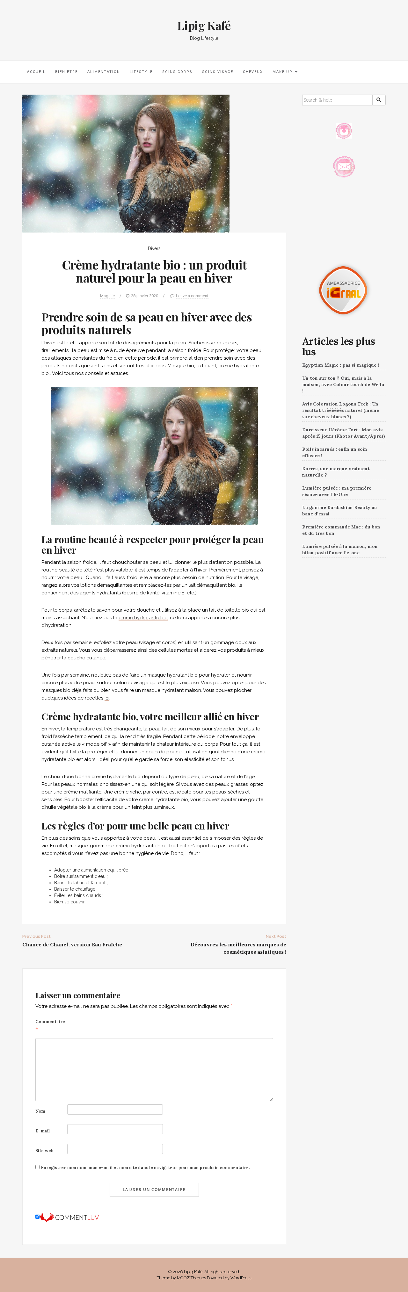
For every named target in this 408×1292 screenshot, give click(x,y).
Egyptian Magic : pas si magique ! (340, 365)
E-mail (42, 1131)
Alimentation (103, 72)
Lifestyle (141, 72)
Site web (44, 1150)
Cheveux (253, 72)
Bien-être (66, 72)
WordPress (240, 1277)
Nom (40, 1111)
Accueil (36, 72)
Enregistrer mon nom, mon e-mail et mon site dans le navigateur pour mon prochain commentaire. (145, 1167)
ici (107, 698)
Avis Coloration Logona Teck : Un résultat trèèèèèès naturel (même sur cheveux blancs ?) (340, 410)
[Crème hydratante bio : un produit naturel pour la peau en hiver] (125, 163)
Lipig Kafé (203, 25)
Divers (154, 248)
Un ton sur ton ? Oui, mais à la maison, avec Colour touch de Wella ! (343, 384)
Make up (283, 72)
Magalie (107, 295)
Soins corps (177, 72)
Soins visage (217, 72)
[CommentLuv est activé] (69, 1217)
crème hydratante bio (143, 618)
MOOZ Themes (191, 1277)
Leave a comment (192, 295)
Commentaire (50, 1025)
